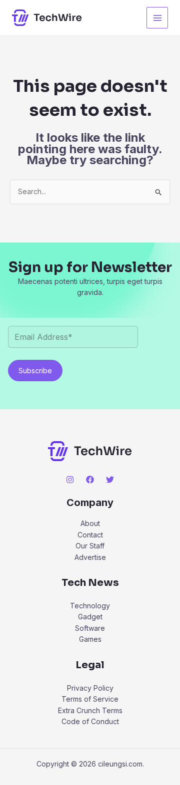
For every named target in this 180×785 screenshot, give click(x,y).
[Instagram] (70, 480)
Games (90, 639)
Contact (90, 534)
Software (90, 628)
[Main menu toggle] (157, 17)
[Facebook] (90, 480)
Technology (90, 605)
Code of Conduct (90, 721)
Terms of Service (90, 699)
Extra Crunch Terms (90, 710)
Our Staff (90, 545)
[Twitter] (110, 480)
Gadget (90, 616)
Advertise (90, 557)
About (90, 523)
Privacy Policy (90, 688)
